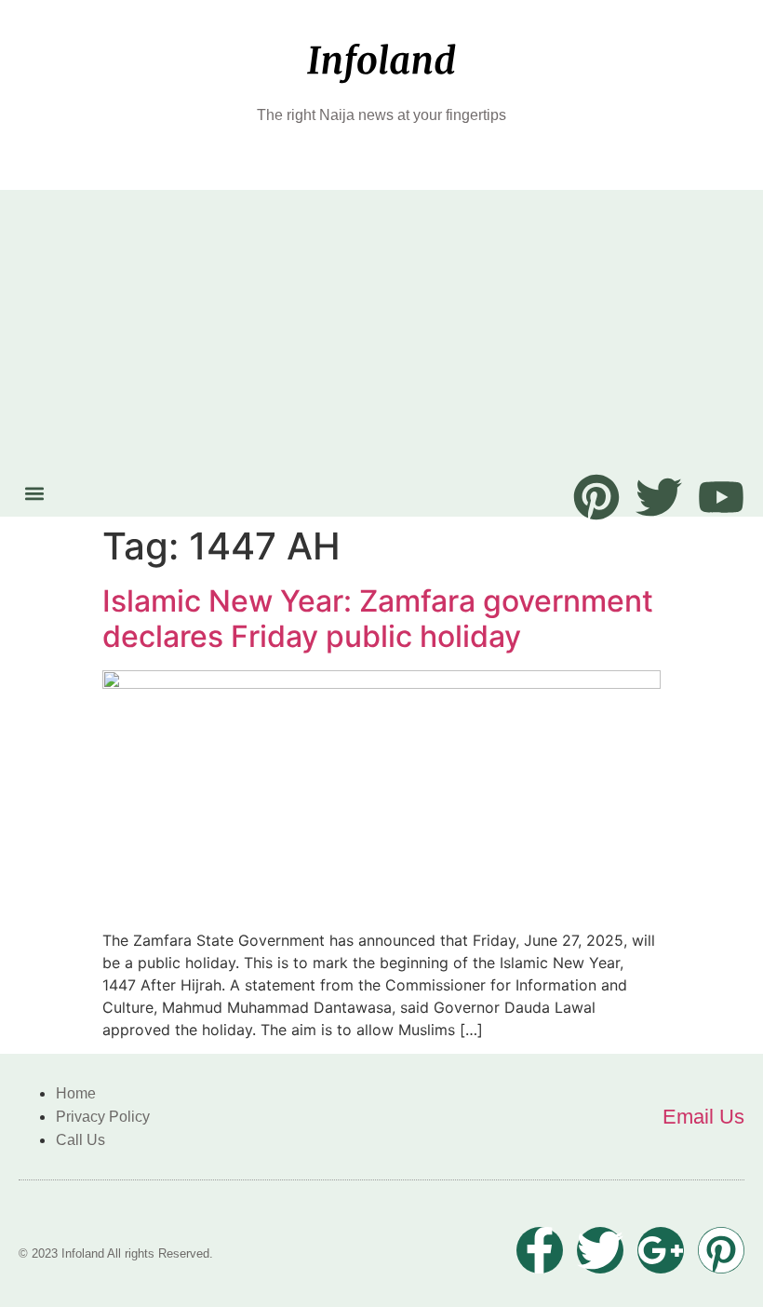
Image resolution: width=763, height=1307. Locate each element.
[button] (34, 493)
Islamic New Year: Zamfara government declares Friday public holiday (377, 618)
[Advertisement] (381, 334)
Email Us (703, 1116)
